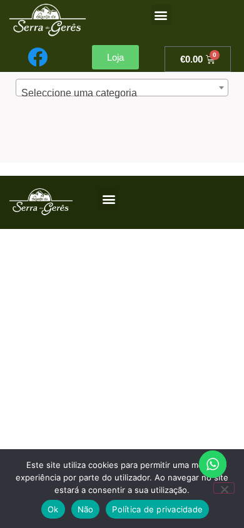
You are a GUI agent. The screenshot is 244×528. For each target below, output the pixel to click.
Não (86, 509)
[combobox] (122, 87)
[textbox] (122, 93)
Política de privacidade (157, 509)
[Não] (224, 488)
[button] (161, 14)
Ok (53, 509)
